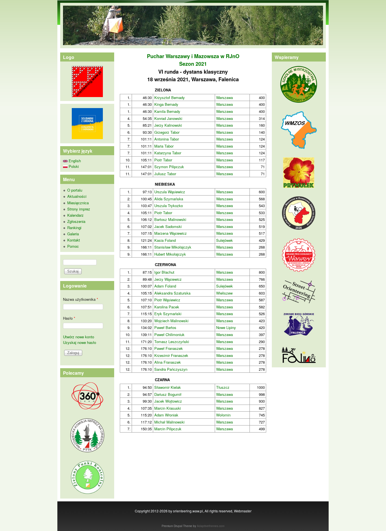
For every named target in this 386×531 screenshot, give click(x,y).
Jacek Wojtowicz (168, 401)
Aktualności (76, 196)
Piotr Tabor (163, 160)
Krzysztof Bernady (169, 97)
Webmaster (242, 510)
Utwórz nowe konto (78, 336)
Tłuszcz (222, 387)
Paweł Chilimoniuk (169, 334)
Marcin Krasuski (167, 408)
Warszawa (224, 97)
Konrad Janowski (168, 118)
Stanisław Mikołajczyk (172, 247)
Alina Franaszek (167, 362)
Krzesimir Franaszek (171, 355)
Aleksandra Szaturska (172, 293)
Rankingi (74, 227)
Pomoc (73, 246)
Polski (73, 166)
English (74, 160)
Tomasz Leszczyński (171, 341)
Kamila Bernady (167, 111)
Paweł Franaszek (168, 348)
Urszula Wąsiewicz (169, 191)
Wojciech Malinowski (171, 320)
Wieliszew (224, 293)
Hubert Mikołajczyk (170, 254)
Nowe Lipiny (226, 327)
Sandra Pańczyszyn (170, 369)
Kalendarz (75, 215)
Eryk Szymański (167, 313)
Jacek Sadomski (168, 226)
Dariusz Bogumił (167, 394)
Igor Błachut (164, 272)
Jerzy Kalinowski (168, 125)
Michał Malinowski (169, 422)
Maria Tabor (164, 146)
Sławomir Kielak (167, 387)
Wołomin (223, 415)
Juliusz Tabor (165, 173)
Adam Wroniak (166, 415)
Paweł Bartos (165, 327)
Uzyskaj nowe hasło (79, 342)
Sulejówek (224, 240)
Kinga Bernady (166, 104)
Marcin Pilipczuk (167, 428)
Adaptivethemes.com (210, 526)
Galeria (73, 233)
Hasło (69, 318)
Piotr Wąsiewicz (167, 299)
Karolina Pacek (166, 307)
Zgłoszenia (76, 221)
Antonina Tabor (166, 139)
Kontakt (73, 240)
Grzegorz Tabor (166, 132)
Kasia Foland (165, 240)
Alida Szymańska (168, 198)
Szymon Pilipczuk (169, 166)
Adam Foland (165, 286)
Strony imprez (78, 209)
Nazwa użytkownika (80, 299)
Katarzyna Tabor (167, 152)
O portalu (74, 190)
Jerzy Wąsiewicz (168, 279)
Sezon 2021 (193, 63)
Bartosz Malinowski (170, 219)
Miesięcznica (78, 202)
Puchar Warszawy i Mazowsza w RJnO (193, 56)
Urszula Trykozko (168, 205)
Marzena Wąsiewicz (170, 233)
